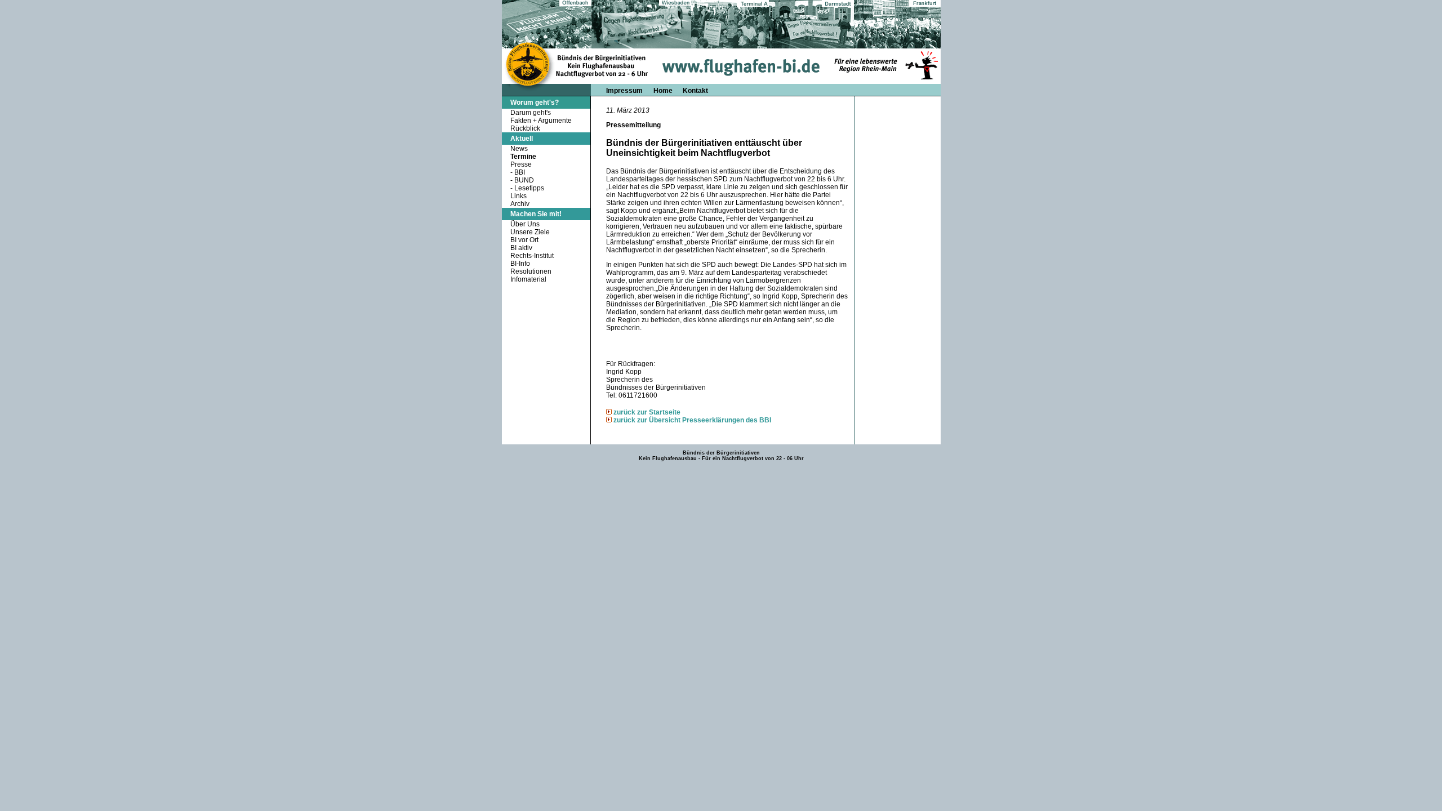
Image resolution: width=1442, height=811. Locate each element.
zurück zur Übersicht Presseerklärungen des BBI (692, 420)
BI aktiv (521, 248)
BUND (524, 180)
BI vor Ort (524, 240)
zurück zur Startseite (646, 412)
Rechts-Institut (532, 256)
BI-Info (520, 264)
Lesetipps (529, 188)
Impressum (624, 91)
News (519, 149)
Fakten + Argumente (541, 120)
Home (663, 91)
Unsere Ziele (530, 232)
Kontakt (695, 91)
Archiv (519, 204)
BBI (519, 172)
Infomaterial (528, 279)
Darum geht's (530, 113)
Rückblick (525, 128)
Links (518, 196)
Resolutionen (530, 271)
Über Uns (525, 224)
